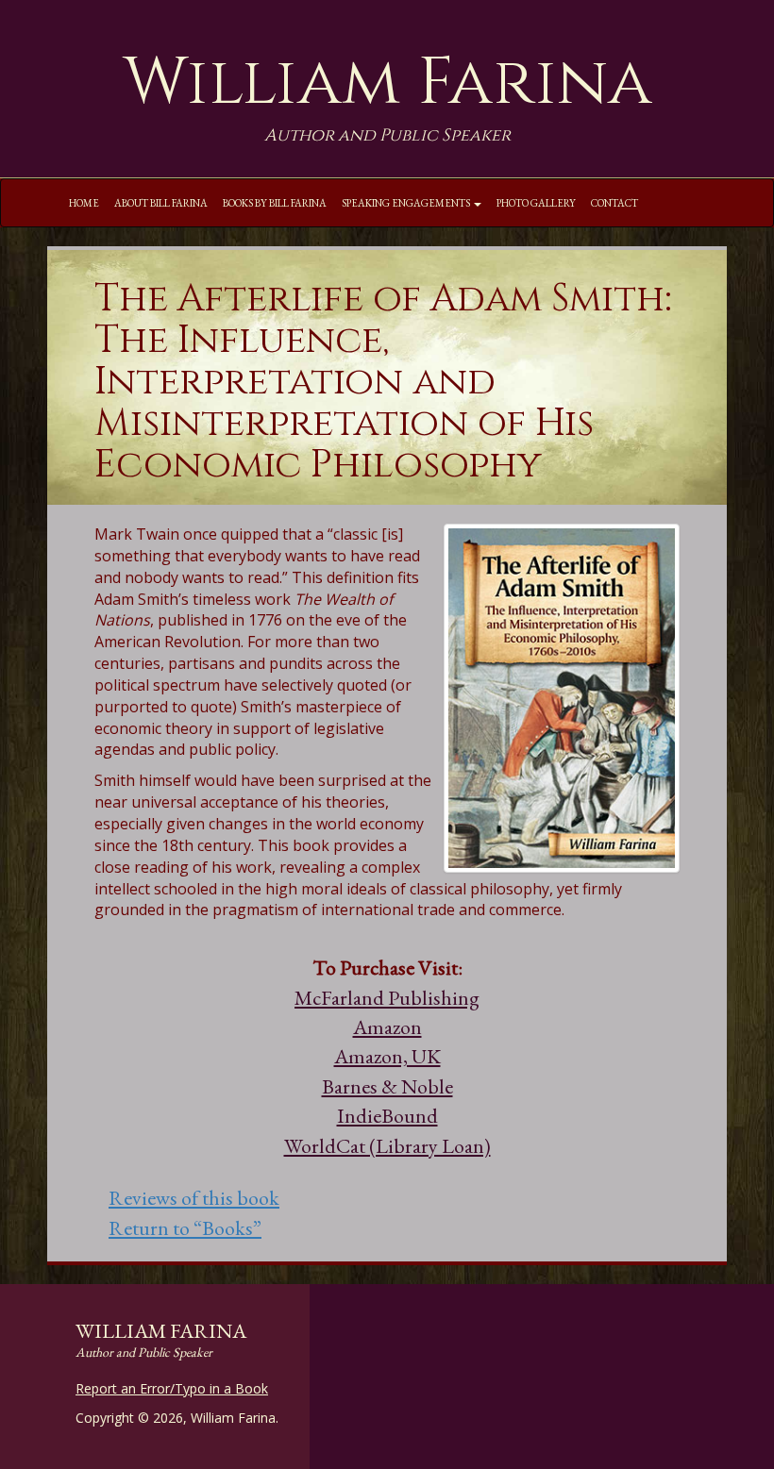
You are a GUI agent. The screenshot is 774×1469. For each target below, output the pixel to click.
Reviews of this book (194, 1197)
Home (84, 202)
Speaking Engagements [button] (407, 202)
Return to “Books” (185, 1228)
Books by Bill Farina (275, 202)
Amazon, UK (387, 1056)
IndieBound (387, 1115)
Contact (614, 202)
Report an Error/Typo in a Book (172, 1388)
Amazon (387, 1027)
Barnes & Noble (387, 1086)
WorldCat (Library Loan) (387, 1146)
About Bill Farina (161, 202)
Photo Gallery (536, 202)
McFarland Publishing (387, 997)
